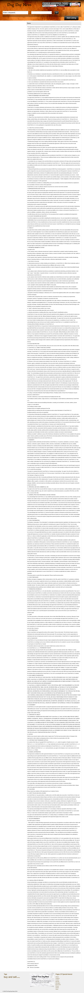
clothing (18, 977)
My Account (58, 984)
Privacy (57, 986)
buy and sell (10, 977)
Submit (57, 987)
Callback (57, 978)
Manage (57, 981)
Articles (57, 976)
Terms (57, 989)
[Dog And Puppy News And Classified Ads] (19, 7)
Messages (58, 983)
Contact (57, 980)
